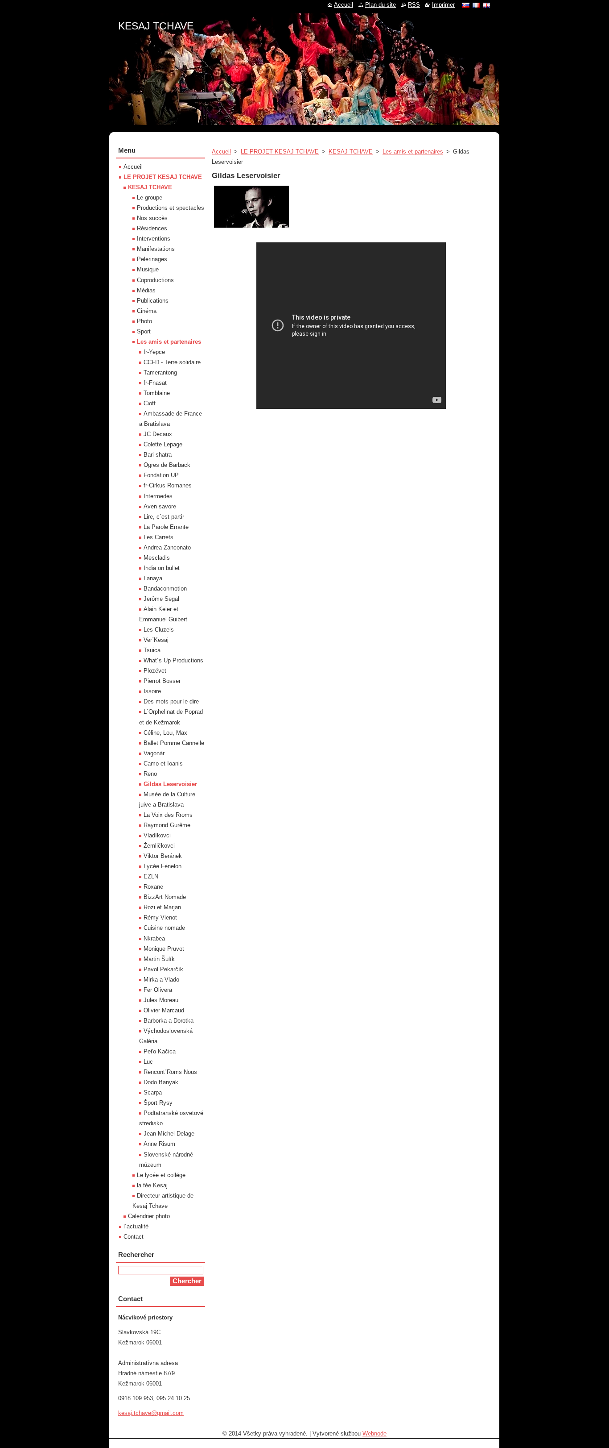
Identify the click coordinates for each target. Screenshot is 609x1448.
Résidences (152, 228)
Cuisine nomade (164, 927)
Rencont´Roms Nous (170, 1072)
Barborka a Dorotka (168, 1020)
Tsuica (152, 650)
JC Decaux (158, 434)
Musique (148, 269)
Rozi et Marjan (162, 907)
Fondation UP (161, 475)
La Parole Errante (166, 527)
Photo (144, 321)
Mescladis (157, 557)
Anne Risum (159, 1143)
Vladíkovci (157, 835)
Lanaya (153, 578)
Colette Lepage (163, 444)
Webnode (374, 1433)
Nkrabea (154, 938)
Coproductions (155, 280)
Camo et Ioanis (163, 763)
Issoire (152, 691)
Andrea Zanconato (167, 547)
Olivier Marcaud (164, 1010)
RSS (414, 4)
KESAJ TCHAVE (351, 151)
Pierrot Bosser (162, 681)
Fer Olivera (158, 989)
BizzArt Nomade (165, 897)
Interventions (153, 238)
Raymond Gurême (167, 825)
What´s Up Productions (173, 660)
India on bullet (162, 568)
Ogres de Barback (167, 465)
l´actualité (135, 1226)
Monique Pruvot (164, 948)
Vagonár (154, 753)
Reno (150, 773)
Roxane (153, 886)
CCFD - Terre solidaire (172, 362)
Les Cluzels (159, 629)
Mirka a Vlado (161, 979)
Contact (133, 1236)
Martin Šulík (159, 959)
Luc (148, 1061)
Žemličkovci (159, 845)
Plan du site (380, 4)
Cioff (150, 403)
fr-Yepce (154, 352)
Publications (153, 300)
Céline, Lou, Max (165, 732)
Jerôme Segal (161, 598)
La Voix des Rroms (168, 814)
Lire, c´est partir (164, 516)
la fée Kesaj (152, 1185)
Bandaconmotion (165, 588)
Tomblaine (157, 393)
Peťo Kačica (160, 1051)
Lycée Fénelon (162, 866)
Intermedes (158, 496)
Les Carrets (158, 537)
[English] (486, 4)
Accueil (221, 151)
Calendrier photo (149, 1216)
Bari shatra (158, 454)
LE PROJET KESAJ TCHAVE (280, 151)
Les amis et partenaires (413, 151)
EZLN (151, 876)
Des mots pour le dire (171, 701)
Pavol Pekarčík (163, 969)
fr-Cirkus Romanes (168, 485)
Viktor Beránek (163, 856)
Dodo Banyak (161, 1082)
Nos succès (152, 218)
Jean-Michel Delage (169, 1133)
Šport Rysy (158, 1102)
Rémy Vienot (160, 917)
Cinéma (146, 311)
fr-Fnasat (155, 382)
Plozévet (155, 670)
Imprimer (443, 4)
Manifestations (156, 248)
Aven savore (160, 506)
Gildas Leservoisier (170, 784)
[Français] (476, 4)
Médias (146, 290)
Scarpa (153, 1092)
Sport (144, 331)
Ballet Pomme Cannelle (174, 743)
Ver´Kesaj (156, 640)
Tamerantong (160, 372)
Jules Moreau (161, 1000)
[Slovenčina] (465, 4)
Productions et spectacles (170, 207)
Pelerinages (152, 259)
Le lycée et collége (161, 1175)
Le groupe (149, 197)
